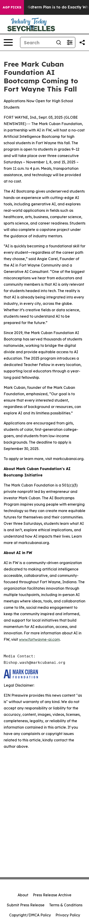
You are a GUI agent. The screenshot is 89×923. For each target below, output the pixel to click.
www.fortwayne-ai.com (39, 639)
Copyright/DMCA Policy (30, 915)
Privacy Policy (67, 915)
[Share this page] (82, 42)
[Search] (58, 42)
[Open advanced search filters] (69, 42)
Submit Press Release (25, 905)
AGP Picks (12, 7)
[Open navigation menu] (8, 42)
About (23, 895)
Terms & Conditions (65, 905)
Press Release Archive (52, 895)
